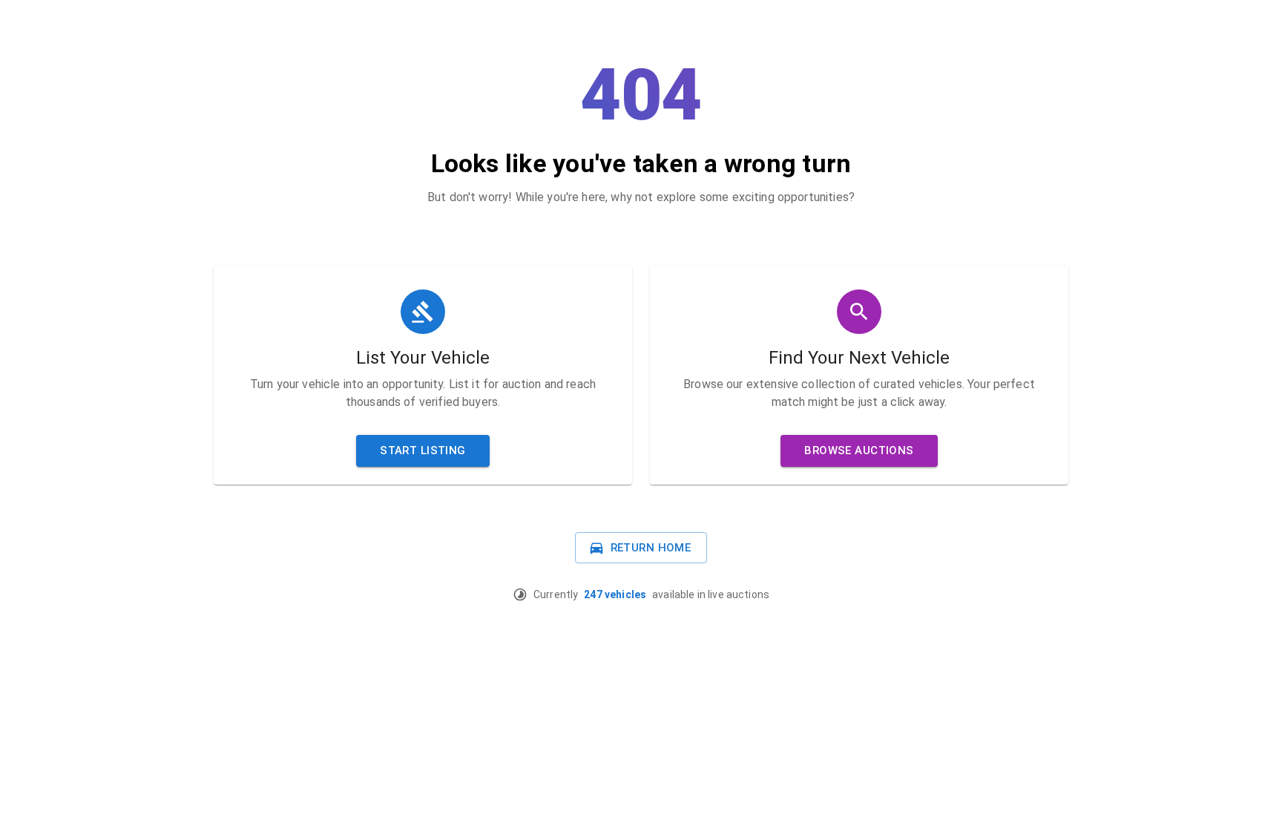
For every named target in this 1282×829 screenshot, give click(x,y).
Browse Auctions (858, 450)
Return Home (651, 547)
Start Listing (423, 450)
